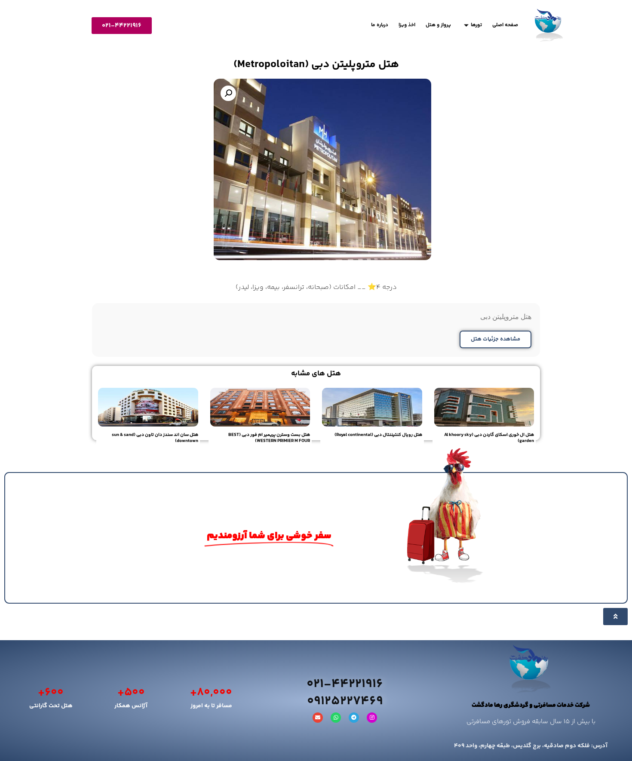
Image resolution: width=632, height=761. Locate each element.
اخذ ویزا (407, 25)
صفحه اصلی (505, 25)
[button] (228, 93)
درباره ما (379, 25)
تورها (476, 25)
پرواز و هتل (438, 25)
